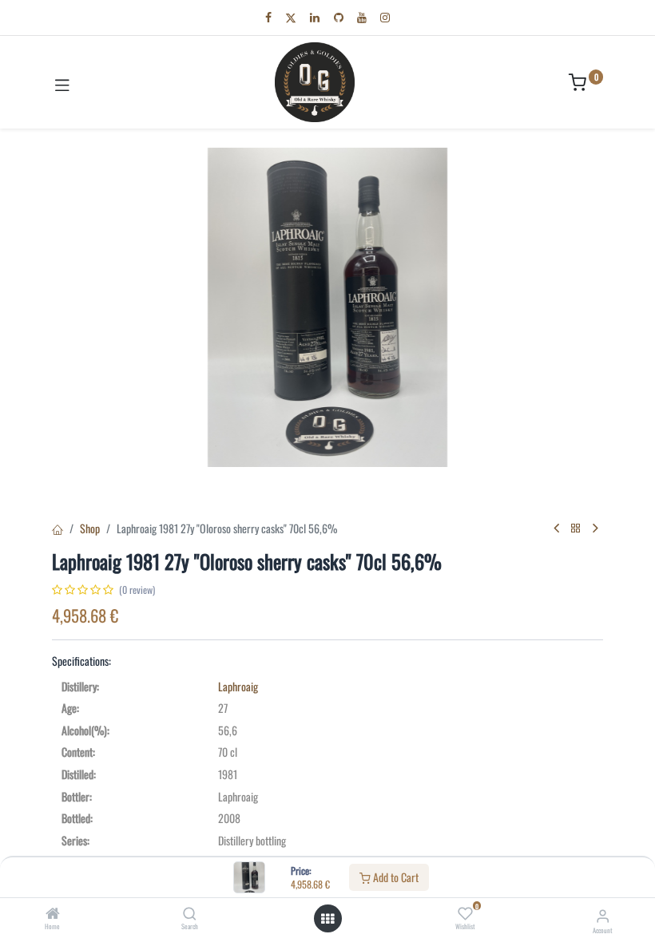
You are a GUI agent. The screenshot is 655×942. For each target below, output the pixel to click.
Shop (90, 528)
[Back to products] (576, 528)
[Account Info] (602, 914)
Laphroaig (238, 686)
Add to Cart (395, 877)
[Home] (53, 913)
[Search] (189, 913)
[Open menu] (327, 918)
